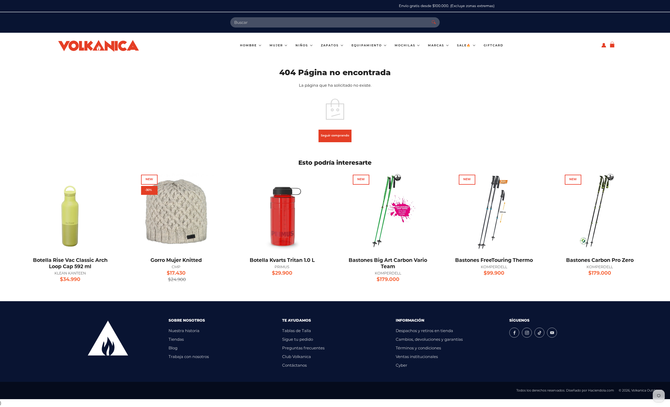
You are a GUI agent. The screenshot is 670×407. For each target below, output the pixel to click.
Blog (173, 347)
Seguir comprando (335, 135)
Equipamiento (367, 45)
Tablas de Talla (296, 330)
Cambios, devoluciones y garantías (429, 339)
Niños (302, 45)
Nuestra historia (184, 330)
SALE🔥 (464, 45)
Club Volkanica (296, 356)
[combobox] (329, 22)
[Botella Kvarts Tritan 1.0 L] (282, 211)
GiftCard (493, 45)
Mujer (277, 45)
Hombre (249, 45)
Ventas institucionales (417, 356)
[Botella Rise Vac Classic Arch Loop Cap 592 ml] (70, 211)
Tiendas (176, 339)
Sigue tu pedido (297, 339)
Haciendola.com (601, 390)
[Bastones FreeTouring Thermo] (494, 211)
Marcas (436, 45)
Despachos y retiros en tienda (424, 330)
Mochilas (406, 45)
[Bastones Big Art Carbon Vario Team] (388, 211)
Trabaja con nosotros (189, 356)
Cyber (401, 365)
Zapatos (330, 45)
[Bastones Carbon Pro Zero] (600, 211)
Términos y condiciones (418, 347)
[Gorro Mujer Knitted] (176, 211)
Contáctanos (294, 365)
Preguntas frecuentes (303, 347)
